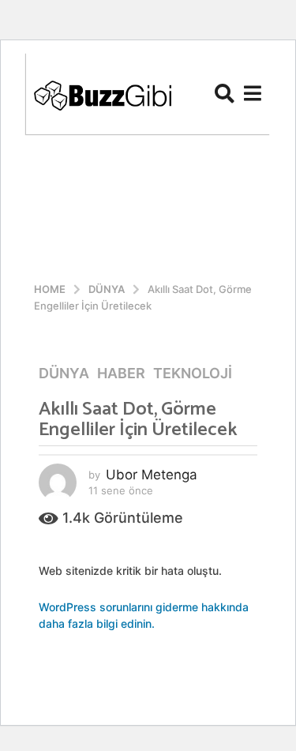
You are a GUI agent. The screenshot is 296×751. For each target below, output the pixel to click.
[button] (224, 93)
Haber (121, 373)
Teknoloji (192, 373)
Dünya (64, 373)
